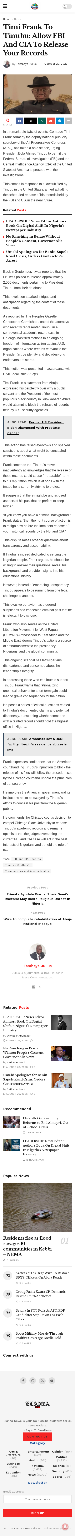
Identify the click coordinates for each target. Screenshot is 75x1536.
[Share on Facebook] (19, 121)
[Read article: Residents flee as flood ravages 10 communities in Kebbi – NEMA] (37, 1208)
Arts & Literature (13, 1453)
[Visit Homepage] (35, 6)
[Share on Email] (51, 121)
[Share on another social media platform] (68, 121)
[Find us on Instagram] (32, 1380)
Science (59, 1465)
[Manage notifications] (65, 1526)
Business (13, 1463)
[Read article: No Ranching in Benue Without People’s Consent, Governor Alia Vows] (61, 1053)
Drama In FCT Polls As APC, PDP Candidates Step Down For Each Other (40, 1315)
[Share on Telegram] (60, 121)
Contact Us (37, 1436)
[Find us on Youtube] (52, 1380)
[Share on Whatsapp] (42, 121)
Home (6, 19)
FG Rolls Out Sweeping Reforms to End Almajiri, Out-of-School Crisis (46, 1122)
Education (13, 1472)
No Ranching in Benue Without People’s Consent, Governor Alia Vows (34, 240)
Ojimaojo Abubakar (18, 1035)
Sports (57, 1476)
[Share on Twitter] (30, 121)
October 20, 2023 (56, 63)
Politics (61, 1457)
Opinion (58, 1451)
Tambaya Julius (26, 63)
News (17, 19)
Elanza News (22, 1528)
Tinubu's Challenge (17, 865)
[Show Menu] (5, 6)
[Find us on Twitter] (42, 1381)
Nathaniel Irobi (16, 1062)
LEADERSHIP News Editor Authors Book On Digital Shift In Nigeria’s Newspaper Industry (36, 225)
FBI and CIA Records (27, 859)
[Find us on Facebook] (23, 1380)
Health (34, 1460)
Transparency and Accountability (27, 871)
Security (58, 1471)
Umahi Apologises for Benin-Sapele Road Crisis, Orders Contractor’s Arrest (37, 256)
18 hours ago (34, 1159)
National (37, 1465)
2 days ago (33, 1132)
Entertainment (38, 1451)
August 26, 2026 (16, 1040)
